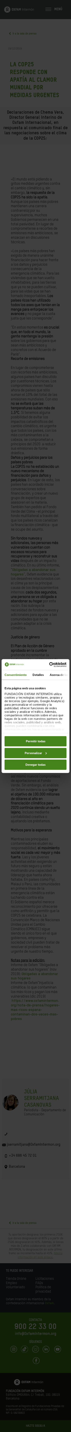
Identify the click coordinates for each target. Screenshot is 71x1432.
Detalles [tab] (38, 675)
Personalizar (33, 753)
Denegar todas (35, 764)
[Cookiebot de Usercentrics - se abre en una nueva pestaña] (50, 664)
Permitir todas (35, 741)
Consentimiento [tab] (16, 675)
